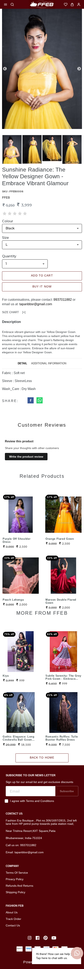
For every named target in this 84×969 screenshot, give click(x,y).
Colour (7, 221)
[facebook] (31, 400)
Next (79, 69)
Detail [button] (22, 363)
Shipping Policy (15, 892)
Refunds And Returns (19, 885)
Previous (5, 69)
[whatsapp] (39, 400)
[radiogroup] (15, 213)
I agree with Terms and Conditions (32, 801)
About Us (12, 912)
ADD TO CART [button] (42, 275)
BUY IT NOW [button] (42, 286)
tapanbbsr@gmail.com (35, 304)
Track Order (13, 919)
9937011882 (63, 299)
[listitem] (30, 938)
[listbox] (42, 228)
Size (5, 238)
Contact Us (13, 925)
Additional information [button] (48, 363)
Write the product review (26, 456)
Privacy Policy (14, 879)
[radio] (4, 213)
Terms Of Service (17, 872)
